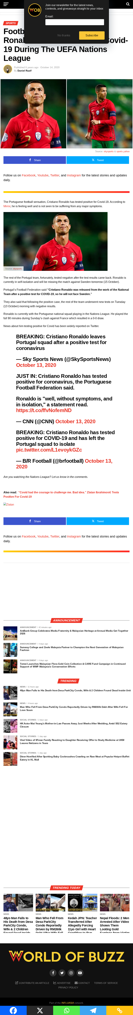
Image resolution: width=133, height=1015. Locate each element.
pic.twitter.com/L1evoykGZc (49, 450)
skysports (109, 151)
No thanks (63, 35)
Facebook (29, 175)
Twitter (54, 175)
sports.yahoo (123, 151)
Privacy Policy (68, 987)
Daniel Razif (24, 70)
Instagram (74, 175)
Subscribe (92, 35)
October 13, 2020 (36, 365)
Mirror (6, 206)
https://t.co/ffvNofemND (44, 410)
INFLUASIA (67, 1002)
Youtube (42, 175)
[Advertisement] (66, 590)
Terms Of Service (106, 983)
